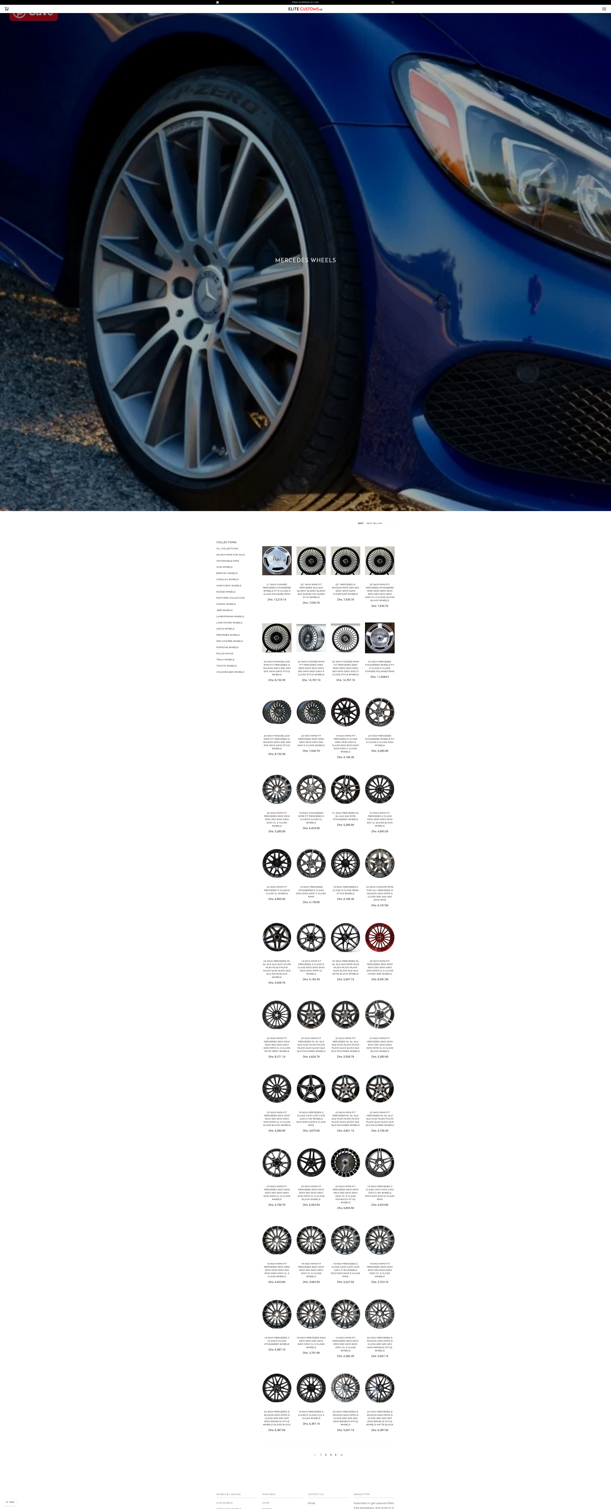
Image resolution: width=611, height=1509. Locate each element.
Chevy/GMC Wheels (228, 585)
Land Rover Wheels (229, 622)
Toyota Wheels (226, 666)
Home (265, 1503)
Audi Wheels (224, 567)
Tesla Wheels (225, 659)
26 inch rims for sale (230, 555)
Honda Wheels (226, 604)
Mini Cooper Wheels (229, 641)
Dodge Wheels (225, 592)
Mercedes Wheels (228, 635)
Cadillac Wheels (227, 579)
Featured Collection (230, 598)
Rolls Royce (224, 653)
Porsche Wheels (227, 647)
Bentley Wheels (227, 573)
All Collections (227, 548)
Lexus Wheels (225, 629)
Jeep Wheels (224, 610)
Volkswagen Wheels (230, 672)
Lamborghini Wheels (230, 616)
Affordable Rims (227, 561)
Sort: (361, 523)
